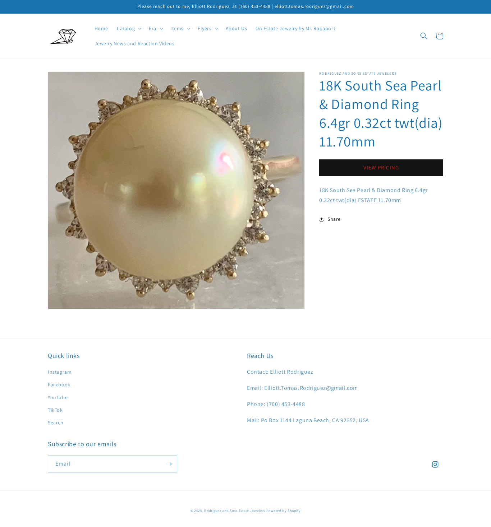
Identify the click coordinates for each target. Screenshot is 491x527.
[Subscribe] (169, 464)
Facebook (59, 384)
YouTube (58, 397)
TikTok (55, 410)
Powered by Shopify (283, 510)
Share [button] (334, 219)
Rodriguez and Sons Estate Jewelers (234, 510)
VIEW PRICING (381, 167)
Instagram (60, 372)
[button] (128, 28)
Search (56, 422)
